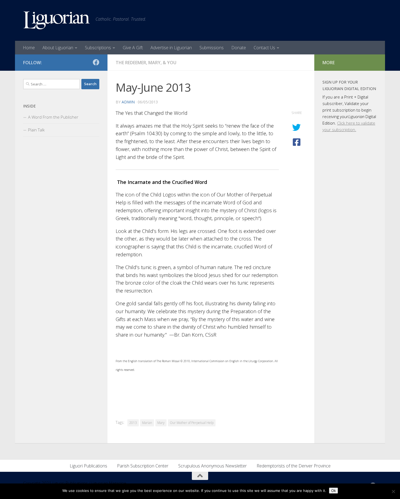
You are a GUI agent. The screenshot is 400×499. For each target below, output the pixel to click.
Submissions (211, 48)
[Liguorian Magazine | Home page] (56, 20)
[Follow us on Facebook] (96, 62)
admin (128, 101)
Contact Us (264, 48)
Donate (238, 48)
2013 (133, 422)
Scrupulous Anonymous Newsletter (212, 466)
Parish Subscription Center (142, 466)
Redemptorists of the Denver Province (294, 466)
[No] (393, 491)
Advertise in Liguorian (171, 48)
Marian (147, 422)
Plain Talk (36, 130)
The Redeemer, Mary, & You (146, 63)
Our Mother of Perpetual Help (192, 422)
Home (29, 48)
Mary (161, 422)
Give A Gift (133, 48)
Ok (333, 490)
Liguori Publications (88, 466)
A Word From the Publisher (53, 117)
